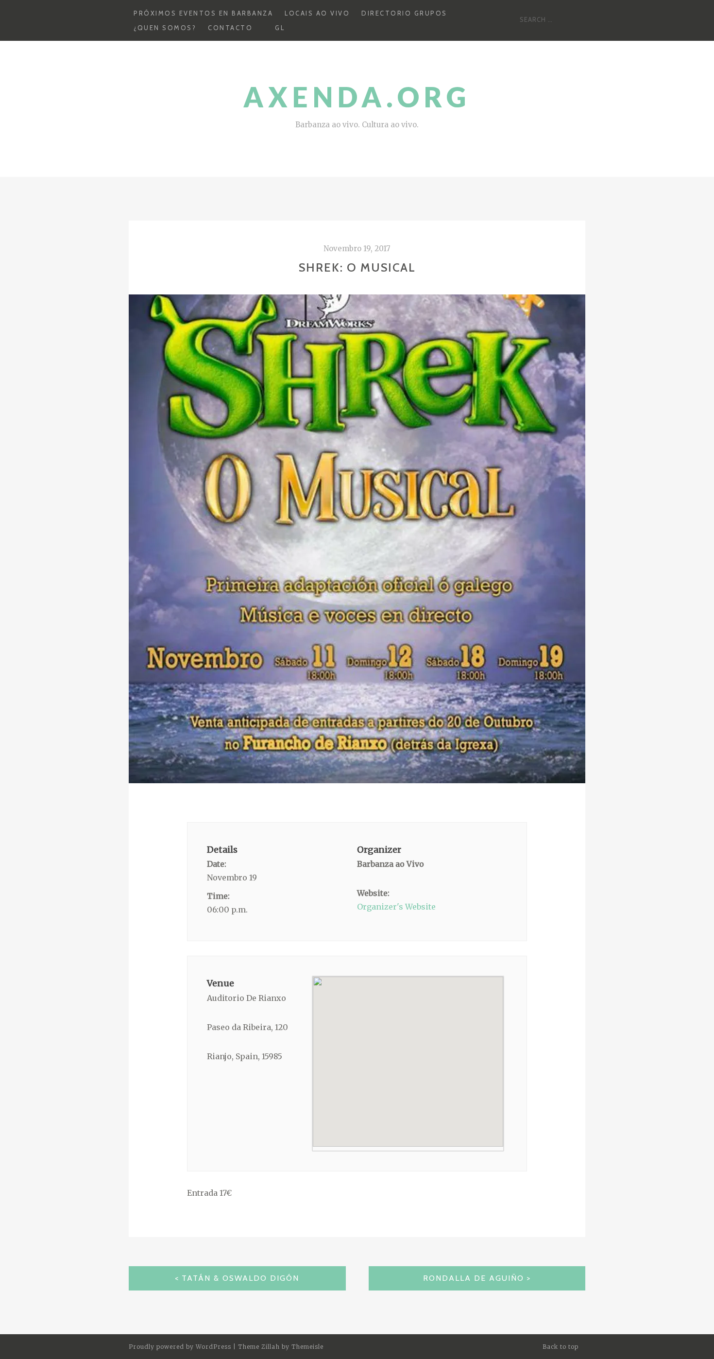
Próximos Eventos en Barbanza (203, 13)
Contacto (230, 28)
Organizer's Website (396, 907)
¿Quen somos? (165, 28)
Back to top (561, 1346)
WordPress (213, 1346)
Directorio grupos (404, 13)
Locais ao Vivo (317, 13)
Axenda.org (357, 97)
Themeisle (307, 1346)
